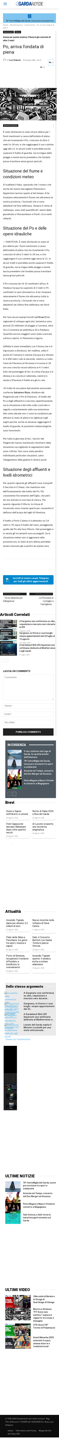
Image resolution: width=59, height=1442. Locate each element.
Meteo (17, 32)
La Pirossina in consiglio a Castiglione (46, 601)
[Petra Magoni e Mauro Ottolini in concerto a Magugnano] (14, 784)
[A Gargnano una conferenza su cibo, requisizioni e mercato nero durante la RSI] (8, 626)
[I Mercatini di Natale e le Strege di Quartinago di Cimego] (18, 1301)
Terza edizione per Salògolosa (13, 599)
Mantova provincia (10, 125)
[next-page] (7, 661)
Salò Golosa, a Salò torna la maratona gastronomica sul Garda (37, 1217)
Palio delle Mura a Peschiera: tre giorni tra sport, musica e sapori (16, 941)
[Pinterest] (20, 80)
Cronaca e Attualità (8, 654)
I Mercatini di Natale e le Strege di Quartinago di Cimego (44, 1299)
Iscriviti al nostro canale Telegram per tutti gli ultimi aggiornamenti (31, 580)
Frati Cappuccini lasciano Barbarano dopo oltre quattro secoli (16, 828)
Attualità (13, 911)
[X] (13, 80)
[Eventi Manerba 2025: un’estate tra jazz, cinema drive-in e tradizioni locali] (18, 1342)
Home (5, 25)
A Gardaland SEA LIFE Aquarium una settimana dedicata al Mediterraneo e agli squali (37, 648)
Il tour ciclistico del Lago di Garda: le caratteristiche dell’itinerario (37, 754)
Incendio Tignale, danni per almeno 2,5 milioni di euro (17, 923)
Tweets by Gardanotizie (17, 1039)
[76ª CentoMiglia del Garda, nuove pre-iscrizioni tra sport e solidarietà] (14, 764)
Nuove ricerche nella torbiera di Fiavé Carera (43, 923)
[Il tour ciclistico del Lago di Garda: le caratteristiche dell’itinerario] (14, 755)
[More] (34, 80)
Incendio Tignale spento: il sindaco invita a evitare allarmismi (41, 960)
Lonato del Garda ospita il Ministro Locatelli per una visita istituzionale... (37, 1027)
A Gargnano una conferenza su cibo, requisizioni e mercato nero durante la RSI (37, 624)
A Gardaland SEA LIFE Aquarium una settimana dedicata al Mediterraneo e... (39, 1017)
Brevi (9, 802)
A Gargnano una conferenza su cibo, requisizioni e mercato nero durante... (39, 996)
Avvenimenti (30, 25)
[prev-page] (2, 661)
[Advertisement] (29, 877)
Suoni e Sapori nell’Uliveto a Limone (17, 812)
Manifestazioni (16, 25)
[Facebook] (6, 80)
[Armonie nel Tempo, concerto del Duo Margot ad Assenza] (14, 774)
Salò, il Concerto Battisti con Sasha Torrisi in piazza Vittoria (42, 941)
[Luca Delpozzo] (5, 60)
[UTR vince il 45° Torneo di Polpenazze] (18, 1329)
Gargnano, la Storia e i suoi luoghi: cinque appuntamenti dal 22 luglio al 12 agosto (37, 636)
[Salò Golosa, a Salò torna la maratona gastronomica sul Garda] (13, 1218)
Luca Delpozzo (15, 60)
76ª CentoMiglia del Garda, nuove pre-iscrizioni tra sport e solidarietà (38, 764)
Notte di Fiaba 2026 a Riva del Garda (43, 812)
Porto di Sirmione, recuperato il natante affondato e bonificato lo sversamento (17, 961)
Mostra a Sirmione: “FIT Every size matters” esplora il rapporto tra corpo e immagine (43, 1315)
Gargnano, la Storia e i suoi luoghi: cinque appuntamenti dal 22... (39, 1006)
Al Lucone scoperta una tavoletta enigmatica (42, 826)
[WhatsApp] (27, 80)
